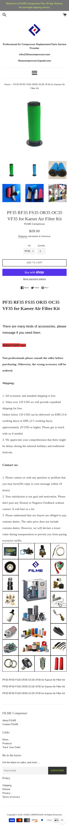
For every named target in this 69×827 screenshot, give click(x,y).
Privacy (6, 793)
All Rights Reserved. (53, 815)
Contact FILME (10, 724)
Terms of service (11, 797)
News (5, 739)
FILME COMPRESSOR (33, 815)
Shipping (22, 236)
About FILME (9, 720)
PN (29, 246)
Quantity (41, 246)
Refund (6, 789)
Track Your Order (11, 747)
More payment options (34, 279)
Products (7, 743)
